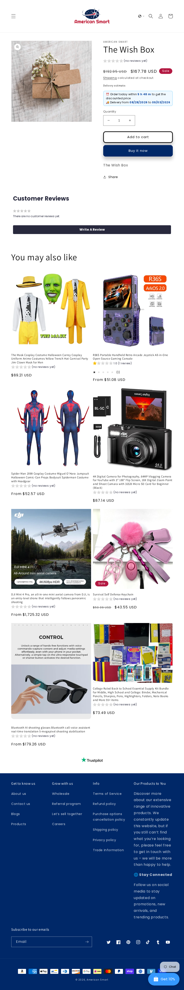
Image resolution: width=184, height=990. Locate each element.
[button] (13, 16)
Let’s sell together (67, 814)
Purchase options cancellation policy (109, 817)
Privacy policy (104, 840)
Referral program (66, 804)
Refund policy (104, 804)
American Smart (97, 979)
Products (18, 824)
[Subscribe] (87, 942)
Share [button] (113, 177)
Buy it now (138, 150)
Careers (58, 824)
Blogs (15, 814)
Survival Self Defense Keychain (113, 594)
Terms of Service (107, 793)
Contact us (20, 804)
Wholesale (60, 793)
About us (18, 793)
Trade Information (108, 850)
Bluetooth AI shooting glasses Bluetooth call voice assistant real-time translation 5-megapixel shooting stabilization (50, 729)
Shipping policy (105, 829)
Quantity (109, 111)
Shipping (110, 78)
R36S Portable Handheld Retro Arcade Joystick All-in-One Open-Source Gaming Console (130, 357)
